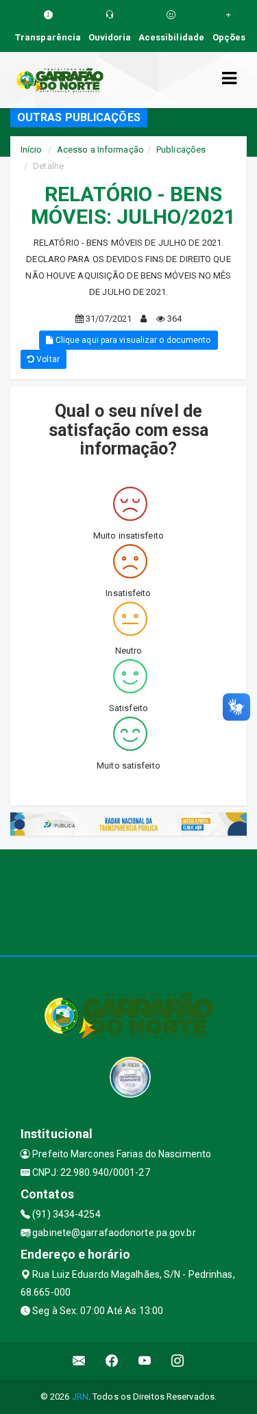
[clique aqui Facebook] (112, 1361)
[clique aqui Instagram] (178, 1361)
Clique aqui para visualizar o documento (132, 340)
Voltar (47, 359)
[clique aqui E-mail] (79, 1361)
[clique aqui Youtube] (145, 1361)
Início (31, 149)
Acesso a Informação (100, 149)
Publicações (181, 149)
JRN (80, 1396)
